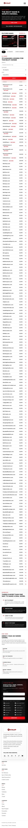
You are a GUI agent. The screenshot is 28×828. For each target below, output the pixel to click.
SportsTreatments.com (9, 428)
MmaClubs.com (7, 382)
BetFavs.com (6, 339)
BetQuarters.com (7, 284)
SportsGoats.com (7, 394)
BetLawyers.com (7, 445)
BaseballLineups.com (8, 569)
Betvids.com (6, 371)
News (3, 794)
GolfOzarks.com (7, 316)
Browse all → (22, 33)
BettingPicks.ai (9, 107)
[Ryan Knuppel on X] (8, 755)
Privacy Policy (5, 825)
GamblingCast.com (8, 310)
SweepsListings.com (8, 399)
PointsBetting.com (8, 247)
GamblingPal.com (7, 232)
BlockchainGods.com (8, 299)
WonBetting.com (7, 327)
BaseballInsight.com (8, 512)
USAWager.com (7, 563)
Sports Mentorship (6, 775)
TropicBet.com (7, 561)
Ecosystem (4, 811)
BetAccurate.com (7, 330)
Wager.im (8, 120)
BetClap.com (6, 166)
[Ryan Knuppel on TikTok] (18, 755)
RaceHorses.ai (6, 549)
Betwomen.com (7, 296)
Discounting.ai (6, 532)
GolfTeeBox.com (7, 457)
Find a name (14, 22)
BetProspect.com (7, 281)
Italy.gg (7, 101)
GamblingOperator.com (9, 540)
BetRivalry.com (7, 287)
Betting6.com (6, 195)
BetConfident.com (7, 206)
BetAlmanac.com (7, 437)
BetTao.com (6, 189)
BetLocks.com (6, 514)
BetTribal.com (6, 411)
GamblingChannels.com (9, 379)
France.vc (8, 160)
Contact (4, 815)
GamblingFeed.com (8, 419)
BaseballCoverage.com (9, 509)
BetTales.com (6, 227)
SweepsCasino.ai (7, 558)
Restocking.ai (9, 117)
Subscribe (14, 717)
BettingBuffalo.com (8, 293)
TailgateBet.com (7, 402)
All (4, 51)
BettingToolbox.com (8, 517)
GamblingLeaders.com (9, 313)
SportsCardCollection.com (10, 494)
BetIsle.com (6, 215)
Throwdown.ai (6, 581)
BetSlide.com (6, 224)
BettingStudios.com (8, 368)
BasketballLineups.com (9, 575)
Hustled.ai (5, 543)
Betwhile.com (6, 229)
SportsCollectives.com (9, 391)
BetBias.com (6, 333)
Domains (4, 813)
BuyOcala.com (6, 373)
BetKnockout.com (7, 273)
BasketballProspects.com (10, 584)
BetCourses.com (7, 405)
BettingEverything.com (9, 362)
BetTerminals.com (7, 408)
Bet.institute (6, 255)
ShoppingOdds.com (8, 422)
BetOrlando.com (7, 350)
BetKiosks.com (9, 93)
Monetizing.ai (9, 126)
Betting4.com (6, 192)
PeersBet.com (6, 244)
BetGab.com (6, 209)
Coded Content (5, 779)
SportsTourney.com (8, 463)
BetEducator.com (7, 270)
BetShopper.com (7, 353)
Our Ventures (5, 772)
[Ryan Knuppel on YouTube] (22, 755)
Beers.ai (8, 139)
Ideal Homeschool (6, 777)
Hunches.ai (8, 114)
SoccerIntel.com (7, 552)
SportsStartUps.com (8, 396)
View (26, 85)
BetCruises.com (7, 169)
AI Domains (10, 51)
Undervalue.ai (6, 566)
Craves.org (8, 99)
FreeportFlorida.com (8, 307)
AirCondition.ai (9, 136)
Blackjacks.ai (6, 417)
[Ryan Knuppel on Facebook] (15, 755)
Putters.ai (5, 546)
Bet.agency (6, 252)
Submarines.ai (9, 157)
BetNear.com (6, 218)
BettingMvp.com (7, 365)
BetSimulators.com (8, 477)
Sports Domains (20, 51)
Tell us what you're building (14, 26)
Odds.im (8, 129)
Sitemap (14, 825)
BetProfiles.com (7, 278)
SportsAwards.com (8, 150)
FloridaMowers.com (8, 304)
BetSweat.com (7, 359)
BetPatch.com (6, 221)
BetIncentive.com (7, 212)
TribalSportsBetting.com (9, 523)
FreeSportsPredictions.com (10, 491)
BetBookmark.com (8, 261)
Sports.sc (5, 555)
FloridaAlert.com (7, 376)
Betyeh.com (6, 198)
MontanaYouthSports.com (10, 241)
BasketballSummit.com (9, 474)
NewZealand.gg (10, 104)
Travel (3, 796)
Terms (10, 825)
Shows (3, 787)
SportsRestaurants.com (9, 425)
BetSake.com (6, 180)
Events (3, 789)
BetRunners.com (7, 290)
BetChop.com (6, 163)
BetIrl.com (5, 345)
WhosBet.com (6, 324)
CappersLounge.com (8, 520)
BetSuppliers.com (7, 356)
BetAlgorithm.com (8, 526)
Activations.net (9, 123)
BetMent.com (6, 178)
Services (4, 765)
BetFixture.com (7, 442)
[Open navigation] (24, 3)
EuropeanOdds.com (8, 535)
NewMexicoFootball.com (9, 385)
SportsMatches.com (8, 500)
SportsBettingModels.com (10, 578)
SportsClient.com (7, 497)
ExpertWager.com (7, 454)
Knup (3, 804)
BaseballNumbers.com (9, 471)
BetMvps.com (6, 275)
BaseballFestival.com (8, 431)
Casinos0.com (6, 201)
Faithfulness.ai (7, 538)
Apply (14, 78)
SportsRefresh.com (8, 250)
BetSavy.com (6, 183)
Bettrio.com (6, 448)
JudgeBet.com (6, 238)
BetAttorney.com (7, 440)
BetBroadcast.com (8, 264)
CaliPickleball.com (7, 480)
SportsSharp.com (7, 503)
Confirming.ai (9, 96)
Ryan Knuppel (5, 808)
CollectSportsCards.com (9, 483)
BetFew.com (6, 172)
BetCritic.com (6, 336)
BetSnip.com (6, 186)
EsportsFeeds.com (8, 486)
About (3, 806)
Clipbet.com (6, 301)
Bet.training (6, 258)
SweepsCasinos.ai (7, 466)
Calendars (4, 791)
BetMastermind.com (8, 347)
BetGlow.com (6, 175)
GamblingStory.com (8, 235)
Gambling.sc (9, 142)
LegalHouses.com (7, 319)
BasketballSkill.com (8, 434)
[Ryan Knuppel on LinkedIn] (4, 755)
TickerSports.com (7, 468)
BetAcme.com (6, 203)
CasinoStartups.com (8, 451)
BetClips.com (6, 267)
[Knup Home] (7, 3)
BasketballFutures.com (9, 572)
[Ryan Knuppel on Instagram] (11, 755)
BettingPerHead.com (8, 529)
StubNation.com (7, 506)
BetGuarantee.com (8, 342)
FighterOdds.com (7, 489)
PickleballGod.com (8, 388)
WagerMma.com (7, 322)
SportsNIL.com (7, 460)
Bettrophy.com (7, 414)
